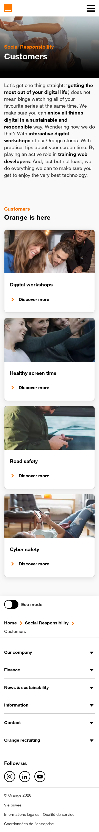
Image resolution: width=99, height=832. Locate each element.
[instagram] (9, 776)
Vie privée (12, 805)
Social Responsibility (46, 623)
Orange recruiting (22, 740)
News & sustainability (26, 687)
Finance (12, 669)
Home (10, 623)
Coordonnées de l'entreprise (29, 823)
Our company (18, 652)
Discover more (34, 299)
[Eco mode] (11, 604)
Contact (12, 722)
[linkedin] (24, 776)
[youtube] (39, 776)
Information (16, 705)
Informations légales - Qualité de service (39, 814)
